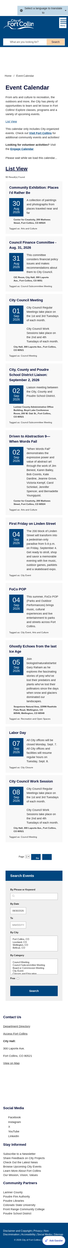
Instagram (14, 1122)
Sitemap (58, 1234)
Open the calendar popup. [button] (29, 910)
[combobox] (42, 10)
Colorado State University (19, 1205)
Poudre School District (17, 1213)
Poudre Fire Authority (16, 1196)
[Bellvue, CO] (34, 947)
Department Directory (16, 1026)
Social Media (44, 1234)
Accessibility (28, 1234)
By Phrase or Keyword (22, 889)
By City (14, 932)
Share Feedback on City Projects (24, 1158)
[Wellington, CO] (34, 945)
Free (12, 978)
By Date (22, 903)
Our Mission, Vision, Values (20, 1175)
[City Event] (34, 970)
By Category (17, 955)
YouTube (13, 1131)
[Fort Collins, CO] (34, 939)
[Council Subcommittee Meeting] (34, 965)
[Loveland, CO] (34, 942)
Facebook (14, 1117)
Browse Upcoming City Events (22, 1166)
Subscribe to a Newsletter (19, 1153)
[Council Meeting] (34, 962)
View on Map (11, 1063)
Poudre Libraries (13, 1200)
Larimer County (13, 1192)
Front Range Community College (24, 1209)
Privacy (38, 1230)
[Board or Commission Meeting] (34, 968)
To (19, 918)
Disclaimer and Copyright (17, 1230)
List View (11, 121)
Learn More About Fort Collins (22, 1170)
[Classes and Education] (34, 973)
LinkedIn (13, 1136)
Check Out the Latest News (20, 1162)
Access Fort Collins (15, 1033)
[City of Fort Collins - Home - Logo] (18, 24)
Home (8, 76)
